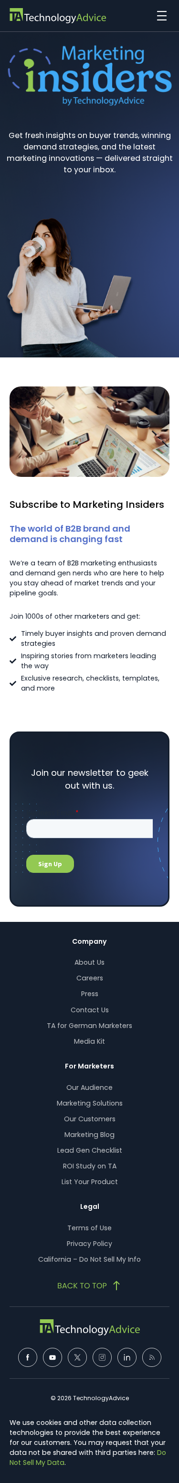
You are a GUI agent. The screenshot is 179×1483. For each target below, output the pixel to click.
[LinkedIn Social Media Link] (127, 1357)
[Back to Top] (89, 1285)
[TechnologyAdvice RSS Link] (151, 1357)
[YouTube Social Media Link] (52, 1357)
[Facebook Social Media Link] (27, 1357)
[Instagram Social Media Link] (102, 1357)
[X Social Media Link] (77, 1357)
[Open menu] (159, 16)
